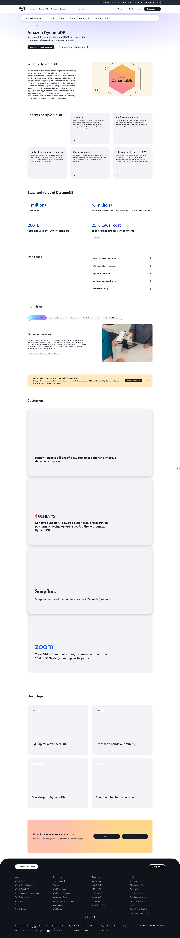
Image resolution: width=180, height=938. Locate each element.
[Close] (147, 380)
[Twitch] (154, 926)
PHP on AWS (96, 901)
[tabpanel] (90, 343)
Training (56, 885)
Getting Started (59, 881)
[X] (141, 926)
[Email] (164, 926)
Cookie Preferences (60, 931)
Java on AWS (96, 897)
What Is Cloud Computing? (25, 885)
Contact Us (134, 881)
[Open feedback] (178, 469)
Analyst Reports (59, 905)
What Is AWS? (20, 881)
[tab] (37, 318)
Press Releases (20, 909)
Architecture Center (60, 897)
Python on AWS (97, 893)
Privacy (17, 931)
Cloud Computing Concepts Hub (27, 893)
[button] (43, 9)
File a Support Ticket (137, 885)
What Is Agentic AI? (22, 889)
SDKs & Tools (97, 885)
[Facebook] (144, 926)
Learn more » (96, 237)
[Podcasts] (161, 926)
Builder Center (97, 881)
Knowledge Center (137, 893)
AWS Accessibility (136, 901)
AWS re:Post (134, 889)
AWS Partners (58, 909)
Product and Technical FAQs (63, 901)
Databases (39, 26)
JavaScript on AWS (98, 905)
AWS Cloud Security (22, 897)
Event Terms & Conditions (139, 913)
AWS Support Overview (138, 897)
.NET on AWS (96, 889)
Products (30, 26)
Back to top (89, 917)
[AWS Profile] (159, 2)
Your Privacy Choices (39, 931)
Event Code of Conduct (138, 909)
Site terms (26, 931)
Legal (132, 905)
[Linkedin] (147, 926)
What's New (19, 901)
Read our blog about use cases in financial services (44, 354)
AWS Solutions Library (61, 893)
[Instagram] (151, 926)
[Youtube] (157, 926)
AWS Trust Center (59, 889)
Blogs (17, 905)
